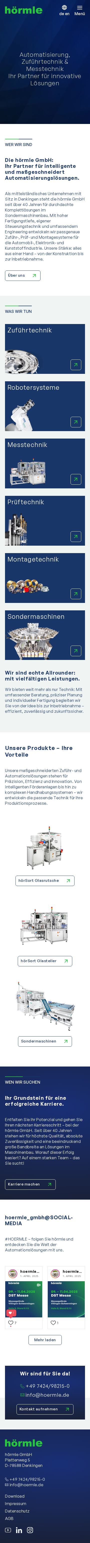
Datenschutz (17, 1511)
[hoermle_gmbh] (12, 1273)
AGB (9, 1518)
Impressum (15, 1503)
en (67, 13)
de (62, 13)
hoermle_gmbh (34, 1271)
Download (14, 1496)
